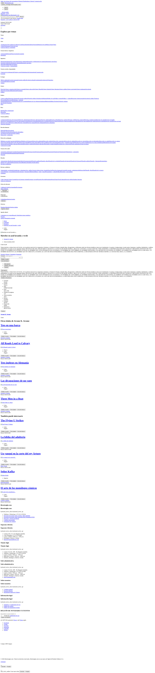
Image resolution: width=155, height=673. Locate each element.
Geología (16, 54)
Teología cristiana (63, 101)
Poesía (7, 144)
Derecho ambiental (45, 120)
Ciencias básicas (36, 170)
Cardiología (9, 152)
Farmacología (31, 152)
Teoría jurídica (16, 133)
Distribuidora (26, 1)
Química (15, 64)
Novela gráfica (69, 179)
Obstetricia (56, 152)
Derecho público (14, 122)
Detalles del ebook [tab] (9, 265)
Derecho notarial (100, 121)
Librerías (3, 201)
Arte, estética (29, 170)
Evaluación (71, 142)
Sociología (88, 89)
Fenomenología (28, 161)
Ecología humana (13, 80)
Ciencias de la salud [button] (6, 145)
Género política (63, 89)
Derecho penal (108, 121)
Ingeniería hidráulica (6, 63)
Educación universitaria (52, 142)
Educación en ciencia (80, 141)
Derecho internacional (65, 121)
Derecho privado (116, 121)
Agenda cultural (5, 208)
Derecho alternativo (36, 120)
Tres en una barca (10, 325)
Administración (25, 72)
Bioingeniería (4, 61)
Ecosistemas (38, 80)
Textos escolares (84, 144)
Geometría (21, 54)
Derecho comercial (79, 120)
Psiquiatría (13, 153)
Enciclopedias (12, 187)
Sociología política (89, 98)
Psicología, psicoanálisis (66, 171)
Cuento (14, 179)
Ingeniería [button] (3, 55)
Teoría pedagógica (75, 144)
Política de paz (51, 98)
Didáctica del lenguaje (26, 141)
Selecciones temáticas (24, 215)
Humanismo (15, 162)
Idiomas (101, 142)
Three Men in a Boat (12, 398)
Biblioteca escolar (5, 141)
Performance (7, 46)
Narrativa (39, 179)
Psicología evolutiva (49, 144)
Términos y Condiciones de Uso (12, 604)
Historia (3, 90)
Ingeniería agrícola (12, 61)
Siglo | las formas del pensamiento (9, 1)
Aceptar (9, 666)
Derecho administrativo (25, 120)
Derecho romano (31, 122)
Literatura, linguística (24, 171)
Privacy (15, 620)
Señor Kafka (8, 471)
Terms (21, 620)
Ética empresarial (9, 110)
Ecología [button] (3, 73)
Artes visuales (44, 170)
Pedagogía (3, 144)
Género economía (20, 89)
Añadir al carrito (5, 259)
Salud (55, 144)
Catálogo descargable (9, 520)
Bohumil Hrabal (5, 482)
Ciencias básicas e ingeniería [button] (8, 47)
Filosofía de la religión (54, 161)
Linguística (7, 90)
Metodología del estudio (109, 142)
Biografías (3, 112)
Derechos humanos (13, 98)
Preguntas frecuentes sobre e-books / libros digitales (17, 515)
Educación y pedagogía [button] (7, 135)
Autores (3, 311)
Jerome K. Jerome (8, 239)
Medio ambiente (5, 80)
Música (48, 44)
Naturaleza (50, 80)
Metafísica (24, 162)
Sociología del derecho (6, 133)
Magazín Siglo (15, 215)
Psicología (9, 100)
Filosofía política (32, 98)
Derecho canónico (63, 120)
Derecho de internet (6, 121)
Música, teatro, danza (39, 171)
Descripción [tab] (7, 264)
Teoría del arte (14, 46)
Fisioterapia (38, 152)
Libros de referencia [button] (6, 181)
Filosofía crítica (44, 161)
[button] (5, 12)
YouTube (6, 625)
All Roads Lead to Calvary (15, 343)
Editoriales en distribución (4, 191)
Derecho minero (92, 121)
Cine (20, 44)
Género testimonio (81, 89)
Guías (7, 187)
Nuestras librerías (5, 207)
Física (12, 54)
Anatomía (3, 152)
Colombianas (4, 199)
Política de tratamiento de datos (12, 607)
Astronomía (4, 54)
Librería (32, 1)
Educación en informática (92, 141)
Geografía (12, 81)
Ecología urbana (30, 80)
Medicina (32, 171)
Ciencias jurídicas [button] (5, 113)
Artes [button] (2, 38)
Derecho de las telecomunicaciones (19, 121)
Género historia (47, 89)
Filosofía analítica (36, 161)
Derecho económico (44, 121)
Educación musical (33, 142)
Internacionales (11, 199)
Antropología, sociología (7, 170)
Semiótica (29, 162)
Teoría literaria (61, 179)
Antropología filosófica (6, 161)
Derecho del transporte (13, 120)
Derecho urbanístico (50, 122)
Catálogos (16, 44)
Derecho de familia (110, 120)
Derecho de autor (100, 120)
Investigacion (44, 80)
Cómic (2, 46)
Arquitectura (4, 44)
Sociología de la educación (64, 144)
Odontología (62, 152)
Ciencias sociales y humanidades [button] (9, 66)
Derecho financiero (54, 121)
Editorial (20, 1)
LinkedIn (6, 628)
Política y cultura (67, 98)
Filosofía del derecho (6, 132)
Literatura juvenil (32, 179)
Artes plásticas (10, 44)
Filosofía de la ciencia (97, 170)
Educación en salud (104, 141)
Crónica (10, 179)
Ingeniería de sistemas (40, 61)
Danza (23, 44)
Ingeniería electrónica (51, 61)
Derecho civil (71, 120)
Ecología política (22, 80)
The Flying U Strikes (12, 420)
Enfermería (18, 152)
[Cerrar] (1, 665)
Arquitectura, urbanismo (19, 170)
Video (54, 44)
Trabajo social (17, 72)
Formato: (3, 256)
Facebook (6, 623)
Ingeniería (16, 171)
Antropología (32, 72)
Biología (9, 54)
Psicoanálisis (4, 100)
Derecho (3, 89)
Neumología (44, 152)
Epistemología (16, 161)
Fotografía (35, 44)
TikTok (6, 630)
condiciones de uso (14, 615)
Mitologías (47, 101)
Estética (31, 44)
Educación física (15, 142)
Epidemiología (24, 152)
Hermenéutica (103, 161)
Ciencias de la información (7, 72)
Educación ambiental (37, 141)
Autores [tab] (6, 267)
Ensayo (18, 179)
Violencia (96, 98)
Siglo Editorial (4, 188)
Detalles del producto (6, 277)
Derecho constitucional (90, 120)
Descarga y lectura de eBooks (11, 518)
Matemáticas (9, 64)
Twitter (6, 624)
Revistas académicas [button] (6, 164)
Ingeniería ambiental (22, 61)
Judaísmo (42, 101)
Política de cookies (8, 606)
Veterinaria (21, 153)
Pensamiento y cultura (51, 171)
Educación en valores (114, 141)
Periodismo (20, 90)
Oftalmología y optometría (72, 152)
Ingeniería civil (31, 61)
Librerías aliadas (13, 207)
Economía (3, 81)
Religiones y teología (17, 100)
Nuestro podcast (3, 217)
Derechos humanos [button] (5, 124)
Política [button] (2, 92)
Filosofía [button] (3, 154)
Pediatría (8, 153)
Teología (56, 101)
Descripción (4, 270)
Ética (37, 162)
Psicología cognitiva (28, 144)
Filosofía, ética (88, 170)
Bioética (3, 110)
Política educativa (13, 144)
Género (2, 171)
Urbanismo (9, 103)
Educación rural (42, 142)
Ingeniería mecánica (26, 63)
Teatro (51, 44)
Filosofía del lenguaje (75, 161)
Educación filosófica (6, 142)
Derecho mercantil (83, 121)
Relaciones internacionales (78, 98)
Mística (52, 101)
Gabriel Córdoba (5, 500)
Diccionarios (19, 187)
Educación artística (48, 141)
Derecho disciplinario (33, 121)
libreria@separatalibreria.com (11, 539)
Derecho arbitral (54, 120)
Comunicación (38, 1)
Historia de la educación (93, 142)
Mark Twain (4, 466)
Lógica (20, 162)
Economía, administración (73, 170)
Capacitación (13, 141)
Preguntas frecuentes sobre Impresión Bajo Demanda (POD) (19, 517)
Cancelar (3, 666)
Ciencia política (5, 98)
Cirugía (13, 152)
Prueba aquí (20, 18)
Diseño (27, 44)
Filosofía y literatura (95, 161)
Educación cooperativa (58, 141)
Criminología (4, 120)
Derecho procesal (5, 122)
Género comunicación (10, 89)
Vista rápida (13, 336)
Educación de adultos (69, 141)
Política (6, 130)
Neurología (50, 152)
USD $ (6, 7)
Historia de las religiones (34, 101)
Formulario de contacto (10, 521)
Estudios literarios (77, 179)
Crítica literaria (4, 179)
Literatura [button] (3, 173)
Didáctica (18, 141)
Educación (82, 170)
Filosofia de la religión (22, 101)
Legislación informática (17, 132)
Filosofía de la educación (80, 142)
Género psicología (71, 89)
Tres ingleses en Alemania (15, 362)
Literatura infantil (24, 179)
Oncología (3, 153)
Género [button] (2, 83)
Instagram (6, 627)
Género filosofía (39, 89)
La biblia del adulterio (13, 437)
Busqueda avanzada (10, 218)
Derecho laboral (75, 121)
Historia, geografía (9, 171)
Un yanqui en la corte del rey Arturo (21, 453)
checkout (3, 25)
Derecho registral (22, 122)
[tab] (77, 270)
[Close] (1, 28)
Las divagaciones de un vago (16, 380)
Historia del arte (42, 44)
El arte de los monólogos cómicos (19, 487)
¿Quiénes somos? (8, 589)
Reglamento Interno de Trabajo (12, 592)
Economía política (23, 98)
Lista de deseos (21, 336)
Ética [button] (2, 104)
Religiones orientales (11, 101)
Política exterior (59, 98)
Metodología (13, 90)
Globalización (39, 98)
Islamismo (3, 101)
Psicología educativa (39, 144)
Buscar (21, 16)
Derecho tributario (40, 122)
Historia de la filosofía (6, 162)
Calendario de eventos (6, 215)
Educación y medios (63, 142)
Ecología (64, 170)
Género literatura (55, 89)
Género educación (30, 89)
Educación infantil (24, 142)
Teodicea (34, 162)
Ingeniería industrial (16, 63)
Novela (44, 179)
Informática (3, 64)
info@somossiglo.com (9, 577)
